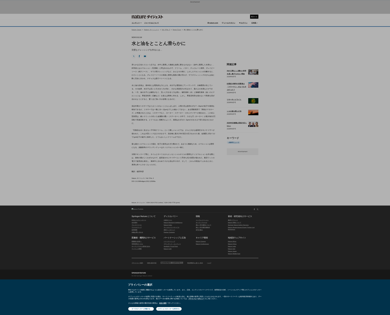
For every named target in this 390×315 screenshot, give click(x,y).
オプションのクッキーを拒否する (169, 309)
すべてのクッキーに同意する (141, 309)
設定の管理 (162, 303)
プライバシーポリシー (196, 299)
